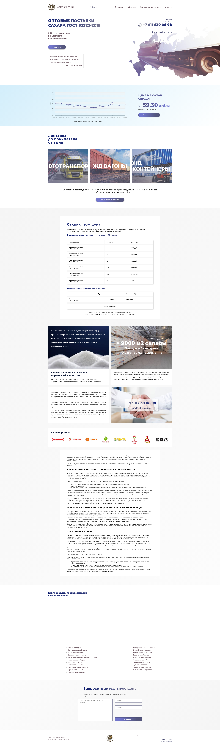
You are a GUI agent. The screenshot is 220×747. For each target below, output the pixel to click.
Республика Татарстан (142, 652)
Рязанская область (141, 655)
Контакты (168, 7)
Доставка (132, 7)
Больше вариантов (109, 306)
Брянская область (75, 652)
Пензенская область (76, 672)
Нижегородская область (78, 667)
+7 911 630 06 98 (157, 25)
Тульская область (140, 665)
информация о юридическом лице (59, 739)
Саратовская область (142, 657)
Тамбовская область (141, 662)
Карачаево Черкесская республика (82, 657)
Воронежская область (77, 655)
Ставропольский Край (142, 660)
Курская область (75, 662)
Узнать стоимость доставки (110, 199)
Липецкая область (75, 665)
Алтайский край (74, 648)
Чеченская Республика (142, 670)
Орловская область (76, 670)
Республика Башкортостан (144, 648)
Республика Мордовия (142, 650)
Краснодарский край (76, 660)
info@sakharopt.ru (162, 32)
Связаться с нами (149, 115)
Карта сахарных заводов (150, 7)
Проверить (57, 47)
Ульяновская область (142, 667)
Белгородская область (77, 650)
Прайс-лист (120, 7)
